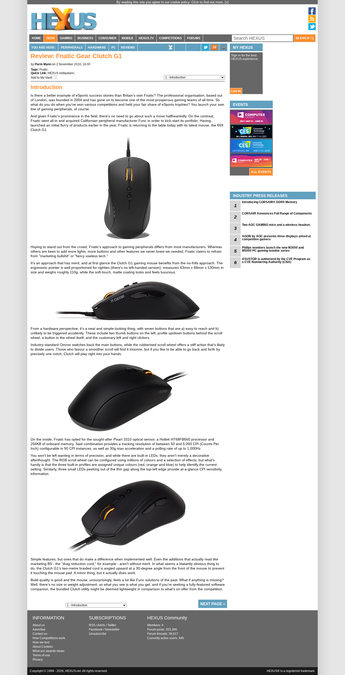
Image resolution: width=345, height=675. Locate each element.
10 (214, 47)
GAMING (66, 38)
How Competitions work (49, 638)
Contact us (40, 634)
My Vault (46, 77)
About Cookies (43, 646)
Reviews (128, 47)
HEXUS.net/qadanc (61, 73)
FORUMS (193, 38)
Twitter (111, 625)
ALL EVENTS (261, 172)
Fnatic (43, 69)
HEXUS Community (167, 617)
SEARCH (302, 38)
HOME (36, 38)
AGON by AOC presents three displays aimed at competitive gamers (276, 238)
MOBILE (127, 38)
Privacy (38, 659)
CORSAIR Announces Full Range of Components (277, 213)
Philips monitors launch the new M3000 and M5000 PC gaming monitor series (273, 249)
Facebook (96, 629)
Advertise (39, 629)
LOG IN (236, 91)
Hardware (97, 47)
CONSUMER (107, 38)
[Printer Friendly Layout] (223, 49)
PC (113, 47)
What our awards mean (48, 651)
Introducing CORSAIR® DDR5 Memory (269, 202)
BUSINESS (85, 38)
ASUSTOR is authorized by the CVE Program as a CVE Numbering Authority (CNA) (276, 260)
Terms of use (41, 655)
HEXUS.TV (146, 38)
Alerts (101, 625)
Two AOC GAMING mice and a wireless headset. (276, 224)
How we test (41, 642)
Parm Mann (43, 64)
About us (39, 625)
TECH (50, 38)
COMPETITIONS (170, 38)
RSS (92, 625)
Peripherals (72, 47)
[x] (227, 2)
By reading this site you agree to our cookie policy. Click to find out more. (170, 2)
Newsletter (112, 629)
